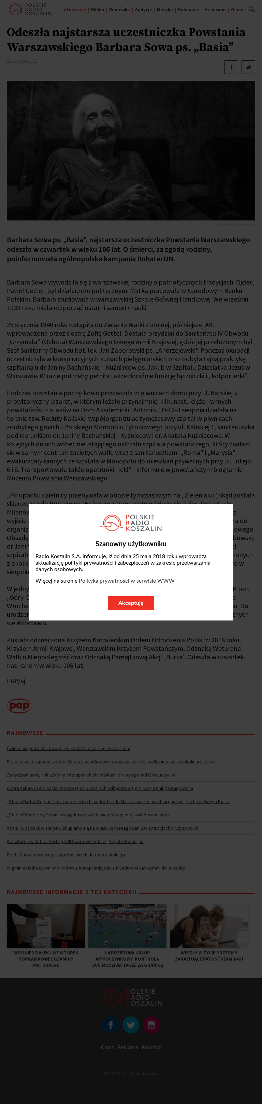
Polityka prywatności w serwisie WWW (126, 581)
